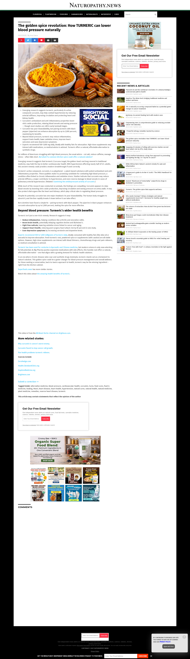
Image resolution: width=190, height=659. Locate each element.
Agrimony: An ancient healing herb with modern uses (144, 115)
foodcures (64, 14)
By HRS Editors (138, 211)
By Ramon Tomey (138, 160)
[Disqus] (65, 537)
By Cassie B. (137, 151)
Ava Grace (34, 35)
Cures (91, 386)
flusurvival (37, 14)
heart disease (44, 389)
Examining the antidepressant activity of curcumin (74, 182)
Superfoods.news (25, 269)
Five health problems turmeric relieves (33, 352)
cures (116, 14)
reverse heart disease (49, 391)
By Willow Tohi (137, 202)
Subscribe (143, 656)
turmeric (62, 391)
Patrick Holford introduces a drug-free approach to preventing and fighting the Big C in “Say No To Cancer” (148, 157)
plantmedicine (50, 14)
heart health (56, 389)
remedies (35, 391)
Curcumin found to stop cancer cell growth (35, 348)
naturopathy (106, 14)
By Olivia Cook (138, 177)
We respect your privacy (83, 645)
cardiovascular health (71, 386)
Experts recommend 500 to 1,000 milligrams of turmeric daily (42, 235)
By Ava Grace (137, 102)
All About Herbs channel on (53, 333)
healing (29, 389)
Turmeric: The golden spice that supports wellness (144, 189)
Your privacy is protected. (29, 425)
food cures (98, 386)
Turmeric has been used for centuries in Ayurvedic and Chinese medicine (48, 247)
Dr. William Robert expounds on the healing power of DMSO (147, 232)
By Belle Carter (138, 94)
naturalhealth (92, 14)
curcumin (84, 386)
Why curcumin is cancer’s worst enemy (33, 344)
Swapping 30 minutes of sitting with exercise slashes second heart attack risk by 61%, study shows (147, 148)
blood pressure (55, 386)
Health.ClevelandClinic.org (28, 366)
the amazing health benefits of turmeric (53, 274)
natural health (91, 389)
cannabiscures (77, 14)
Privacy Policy (95, 651)
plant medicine (24, 391)
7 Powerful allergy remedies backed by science (143, 131)
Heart (35, 389)
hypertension (67, 389)
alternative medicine (39, 386)
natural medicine (105, 389)
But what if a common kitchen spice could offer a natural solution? (66, 157)
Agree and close (169, 646)
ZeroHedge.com (24, 361)
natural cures (79, 389)
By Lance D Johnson (139, 133)
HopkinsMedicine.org (26, 370)
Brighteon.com (24, 375)
